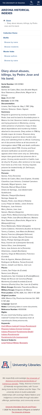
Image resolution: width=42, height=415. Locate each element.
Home (8, 20)
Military (16, 343)
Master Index (8, 51)
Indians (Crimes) (15, 329)
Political (9, 343)
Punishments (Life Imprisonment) (14, 337)
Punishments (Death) (25, 332)
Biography (24, 343)
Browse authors (10, 56)
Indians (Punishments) (10, 334)
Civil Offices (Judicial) (10, 326)
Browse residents (11, 47)
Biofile (6, 38)
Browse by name (11, 42)
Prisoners (5, 329)
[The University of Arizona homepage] (13, 3)
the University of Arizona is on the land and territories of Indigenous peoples (21, 381)
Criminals (26, 329)
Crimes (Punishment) (27, 326)
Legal (3, 343)
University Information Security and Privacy (21, 407)
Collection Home (10, 33)
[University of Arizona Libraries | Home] (21, 364)
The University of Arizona (21, 412)
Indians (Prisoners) (8, 332)
